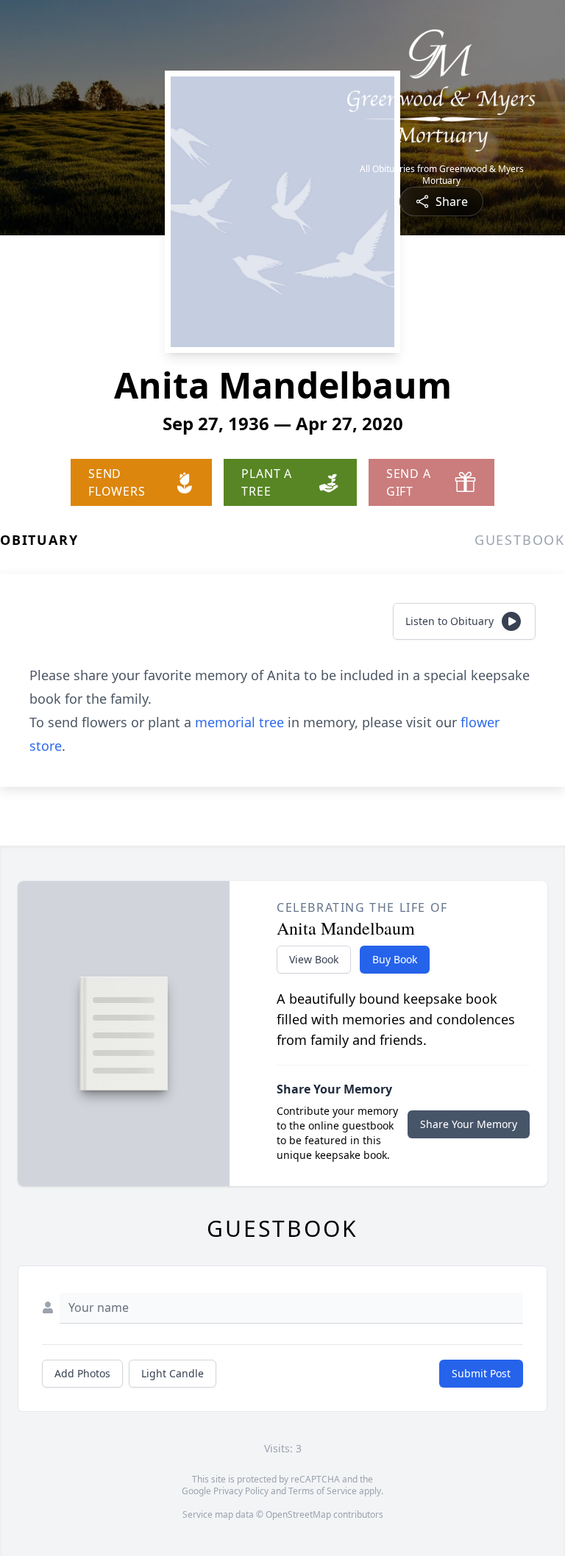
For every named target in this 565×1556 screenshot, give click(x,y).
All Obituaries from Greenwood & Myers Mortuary (442, 175)
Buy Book (394, 959)
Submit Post (481, 1373)
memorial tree (239, 722)
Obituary (39, 540)
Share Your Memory (468, 1124)
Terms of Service (322, 1491)
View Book (313, 959)
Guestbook (520, 540)
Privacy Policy (241, 1491)
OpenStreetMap (298, 1514)
